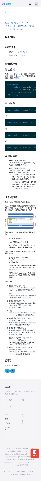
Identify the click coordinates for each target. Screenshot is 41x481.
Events (24, 471)
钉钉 (23, 400)
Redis (19, 55)
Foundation (8, 471)
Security (32, 471)
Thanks (22, 474)
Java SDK (24, 22)
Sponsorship (13, 474)
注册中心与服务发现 (25, 26)
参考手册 (11, 26)
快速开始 (7, 423)
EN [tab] (36, 4)
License (17, 471)
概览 (6, 419)
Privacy (30, 474)
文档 (7, 22)
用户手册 (14, 22)
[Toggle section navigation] (5, 12)
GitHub (11, 407)
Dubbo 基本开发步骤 (19, 52)
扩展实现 (11, 29)
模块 (17, 78)
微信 (10, 400)
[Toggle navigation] (30, 4)
